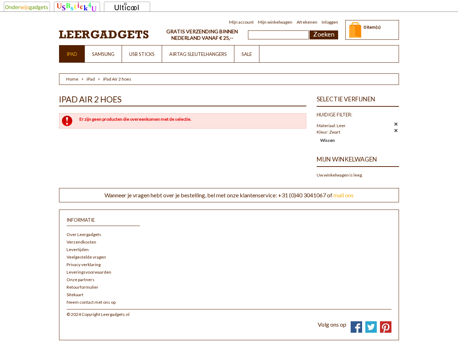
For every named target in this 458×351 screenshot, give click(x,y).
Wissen (327, 140)
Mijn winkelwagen (275, 22)
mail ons (343, 195)
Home (72, 79)
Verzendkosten (81, 242)
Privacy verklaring (84, 264)
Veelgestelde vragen (86, 257)
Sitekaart (75, 294)
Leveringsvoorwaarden (89, 272)
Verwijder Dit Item (396, 124)
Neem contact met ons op (91, 302)
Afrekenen (307, 22)
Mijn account (241, 22)
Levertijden (78, 249)
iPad (91, 79)
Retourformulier (82, 287)
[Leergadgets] (103, 34)
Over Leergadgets (84, 234)
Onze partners (80, 279)
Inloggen (330, 22)
